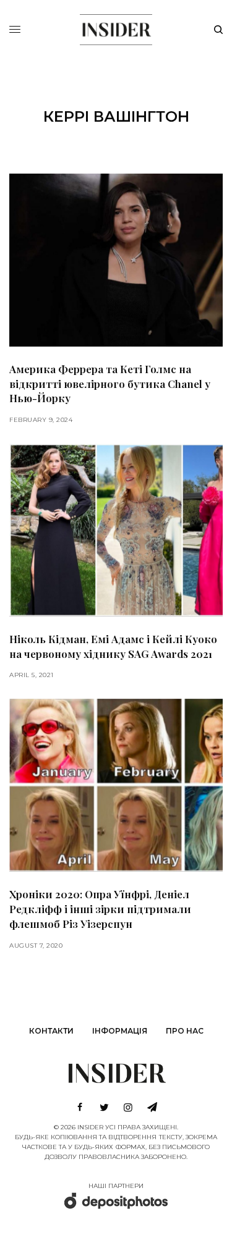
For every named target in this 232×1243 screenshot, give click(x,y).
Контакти (51, 1030)
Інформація (119, 1030)
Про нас (185, 1030)
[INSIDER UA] (116, 27)
